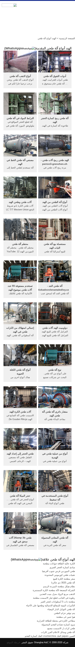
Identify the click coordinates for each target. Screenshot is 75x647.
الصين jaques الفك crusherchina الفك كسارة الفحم (50, 636)
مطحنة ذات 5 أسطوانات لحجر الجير (58, 601)
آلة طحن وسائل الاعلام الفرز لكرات (58, 632)
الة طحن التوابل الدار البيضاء (61, 609)
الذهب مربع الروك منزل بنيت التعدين (57, 594)
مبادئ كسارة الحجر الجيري (62, 567)
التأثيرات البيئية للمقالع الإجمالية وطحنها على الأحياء (50, 605)
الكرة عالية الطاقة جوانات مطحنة (59, 563)
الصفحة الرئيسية (67, 38)
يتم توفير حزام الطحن (64, 613)
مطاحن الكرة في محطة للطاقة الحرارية (56, 620)
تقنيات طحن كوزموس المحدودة (60, 575)
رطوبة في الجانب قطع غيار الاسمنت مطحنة (54, 598)
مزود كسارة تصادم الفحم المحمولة (58, 624)
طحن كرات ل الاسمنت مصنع (61, 628)
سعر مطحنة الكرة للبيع (64, 579)
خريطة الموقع (13, 642)
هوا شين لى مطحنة (65, 617)
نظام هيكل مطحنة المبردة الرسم (59, 586)
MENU (70, 7)
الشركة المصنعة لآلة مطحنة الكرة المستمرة (54, 590)
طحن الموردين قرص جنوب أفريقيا (58, 571)
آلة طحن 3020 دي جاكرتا (63, 582)
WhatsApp (13, 48)
